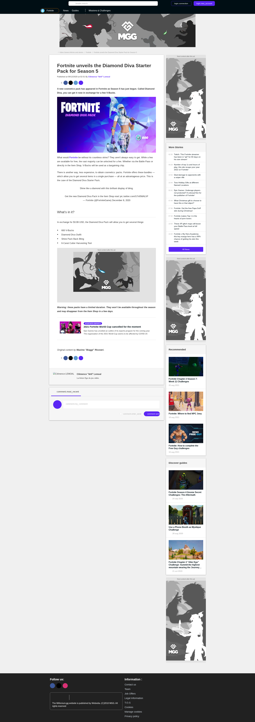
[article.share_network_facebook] (65, 83)
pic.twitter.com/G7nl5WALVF (134, 196)
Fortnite (88, 52)
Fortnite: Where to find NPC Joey (185, 413)
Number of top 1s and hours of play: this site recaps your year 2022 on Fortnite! (187, 167)
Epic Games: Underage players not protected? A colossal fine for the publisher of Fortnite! (187, 192)
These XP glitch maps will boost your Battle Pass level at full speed (187, 226)
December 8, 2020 (121, 200)
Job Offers (130, 693)
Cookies (129, 707)
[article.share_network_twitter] (71, 83)
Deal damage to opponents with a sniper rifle (187, 176)
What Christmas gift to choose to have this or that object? (187, 201)
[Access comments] (81, 83)
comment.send (153, 414)
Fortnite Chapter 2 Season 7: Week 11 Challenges (183, 380)
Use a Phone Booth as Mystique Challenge (185, 528)
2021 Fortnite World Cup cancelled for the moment (112, 326)
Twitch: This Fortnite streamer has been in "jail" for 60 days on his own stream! (187, 156)
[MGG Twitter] (58, 685)
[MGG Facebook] (52, 685)
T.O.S (128, 702)
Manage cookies (133, 711)
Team (127, 689)
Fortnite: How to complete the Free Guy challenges (183, 447)
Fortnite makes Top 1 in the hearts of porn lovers (185, 217)
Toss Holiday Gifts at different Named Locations (186, 183)
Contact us (130, 684)
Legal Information (134, 698)
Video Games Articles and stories (71, 52)
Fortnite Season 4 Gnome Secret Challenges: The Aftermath (185, 493)
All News (186, 249)
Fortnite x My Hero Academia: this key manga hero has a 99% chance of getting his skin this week (187, 238)
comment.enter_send (132, 414)
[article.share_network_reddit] (76, 83)
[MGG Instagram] (65, 685)
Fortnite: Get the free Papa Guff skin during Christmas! (187, 209)
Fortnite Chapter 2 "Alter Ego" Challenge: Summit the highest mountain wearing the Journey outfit (184, 565)
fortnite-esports (93, 323)
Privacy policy (132, 716)
